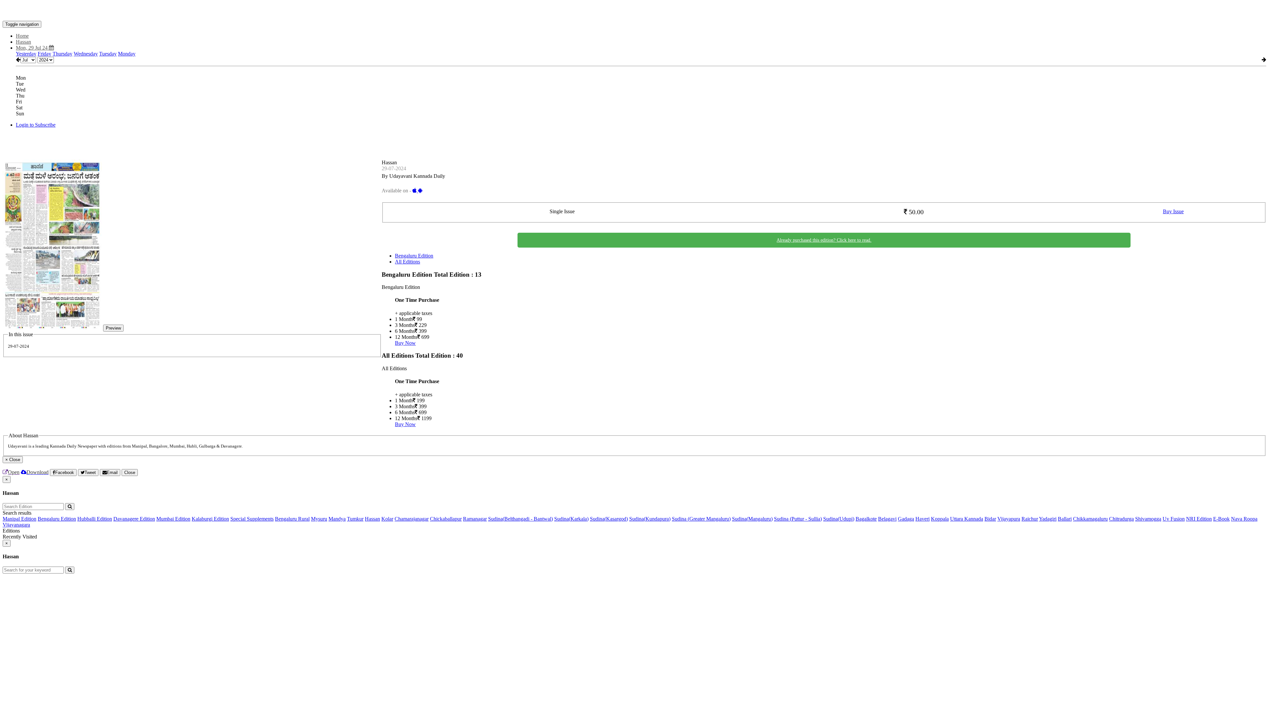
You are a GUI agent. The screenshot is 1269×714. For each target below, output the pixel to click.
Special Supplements (252, 519)
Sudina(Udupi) (838, 519)
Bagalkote (866, 519)
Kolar (387, 519)
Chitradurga (1121, 519)
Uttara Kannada (966, 519)
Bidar (990, 519)
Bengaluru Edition (414, 255)
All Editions (407, 261)
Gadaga (906, 519)
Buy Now (405, 343)
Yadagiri (1048, 519)
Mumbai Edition (173, 519)
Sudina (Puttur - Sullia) (798, 519)
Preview (113, 328)
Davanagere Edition (134, 519)
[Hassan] (634, 11)
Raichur (1029, 519)
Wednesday (86, 54)
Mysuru (319, 519)
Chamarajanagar (412, 519)
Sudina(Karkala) (571, 519)
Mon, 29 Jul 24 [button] (32, 48)
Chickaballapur (446, 519)
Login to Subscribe (36, 125)
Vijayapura (1008, 519)
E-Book (1221, 519)
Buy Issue (1173, 211)
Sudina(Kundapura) (650, 519)
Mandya (337, 519)
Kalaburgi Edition (210, 519)
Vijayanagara (16, 525)
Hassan (372, 519)
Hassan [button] (23, 42)
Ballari (1065, 519)
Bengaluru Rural (292, 519)
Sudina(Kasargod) (609, 519)
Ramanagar (475, 519)
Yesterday (26, 54)
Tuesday (108, 54)
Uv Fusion (1174, 519)
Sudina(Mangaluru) (752, 519)
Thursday (62, 54)
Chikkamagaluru (1090, 519)
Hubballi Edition (94, 519)
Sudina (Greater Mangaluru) (701, 519)
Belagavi (887, 519)
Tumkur (355, 519)
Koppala (940, 519)
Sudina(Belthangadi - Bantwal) (520, 519)
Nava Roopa (1244, 519)
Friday (44, 54)
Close (129, 472)
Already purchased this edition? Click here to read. (824, 240)
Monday (126, 54)
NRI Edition (1199, 519)
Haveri (922, 519)
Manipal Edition (19, 519)
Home (22, 36)
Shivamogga (1148, 519)
